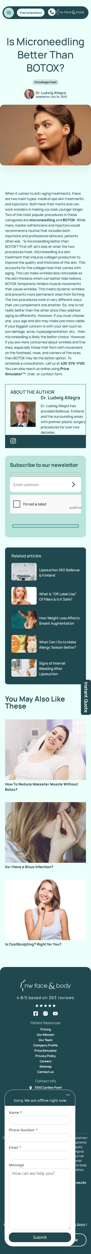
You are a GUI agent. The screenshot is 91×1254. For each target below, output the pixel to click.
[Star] (36, 1005)
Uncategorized (45, 82)
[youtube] (55, 1013)
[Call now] (52, 12)
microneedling (42, 219)
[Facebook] (35, 1013)
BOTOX (69, 219)
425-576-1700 (72, 363)
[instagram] (45, 1013)
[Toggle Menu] (9, 12)
